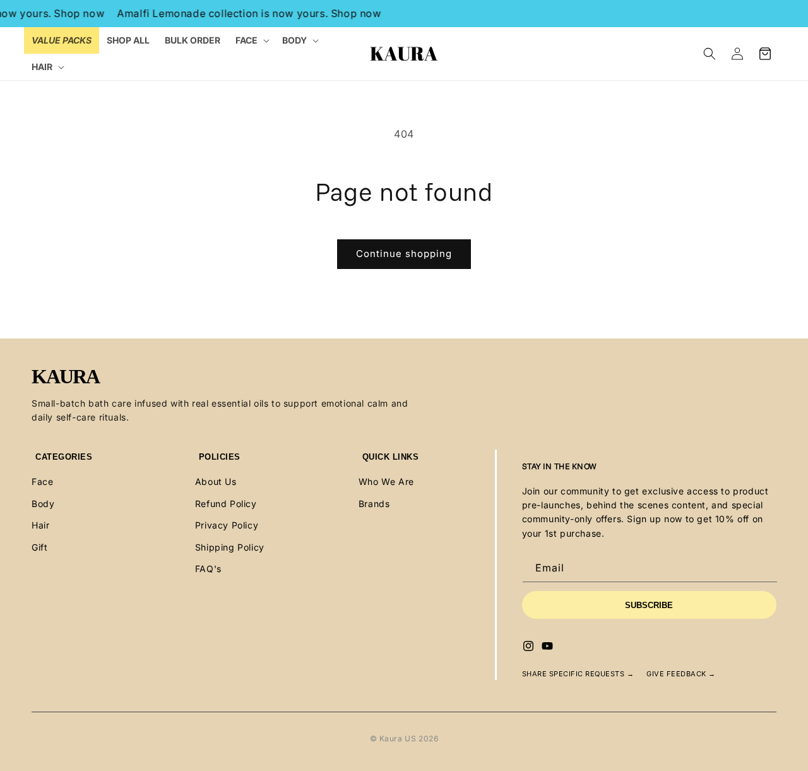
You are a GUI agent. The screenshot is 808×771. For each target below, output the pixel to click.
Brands (374, 503)
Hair (40, 525)
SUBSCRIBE (649, 605)
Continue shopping (404, 254)
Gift (39, 547)
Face (42, 481)
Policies (220, 457)
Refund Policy (226, 503)
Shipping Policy (229, 547)
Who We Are (386, 481)
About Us (216, 481)
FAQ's (208, 568)
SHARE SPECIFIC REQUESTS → (578, 673)
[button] (251, 40)
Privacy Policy (226, 525)
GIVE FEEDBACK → (681, 673)
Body (43, 503)
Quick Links (390, 457)
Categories (63, 457)
